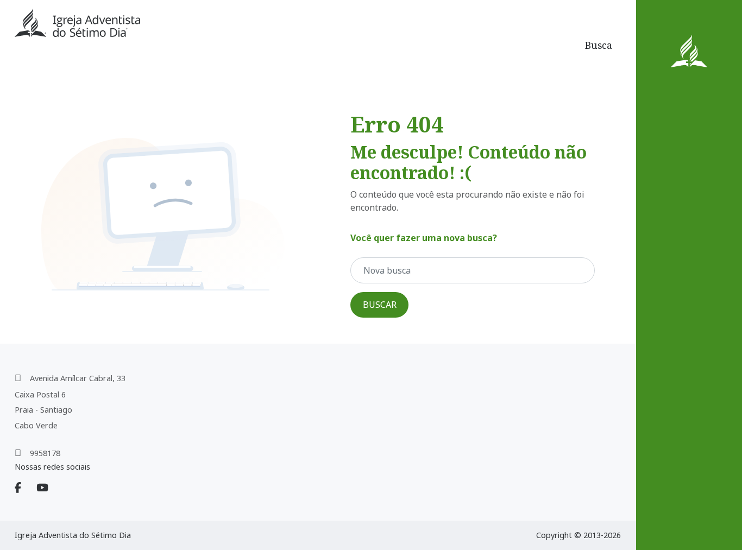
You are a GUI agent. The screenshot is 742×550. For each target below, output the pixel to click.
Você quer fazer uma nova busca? (423, 238)
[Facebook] (24, 488)
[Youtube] (48, 488)
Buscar (380, 305)
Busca (598, 45)
